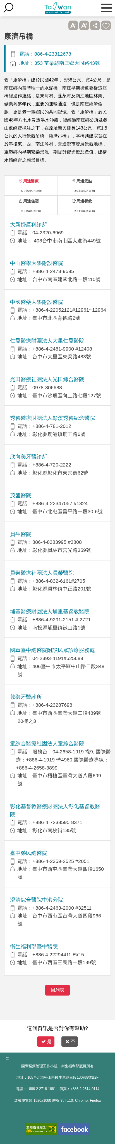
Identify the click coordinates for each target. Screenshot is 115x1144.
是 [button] (49, 1041)
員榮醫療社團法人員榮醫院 (42, 573)
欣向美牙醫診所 (28, 457)
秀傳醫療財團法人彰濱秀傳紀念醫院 (52, 418)
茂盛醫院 (20, 495)
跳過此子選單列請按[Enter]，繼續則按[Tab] (62, 25)
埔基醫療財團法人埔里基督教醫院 (50, 611)
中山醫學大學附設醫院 (36, 263)
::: (7, 1058)
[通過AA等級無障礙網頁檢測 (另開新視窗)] (41, 1129)
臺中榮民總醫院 (28, 853)
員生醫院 (20, 534)
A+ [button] (84, 25)
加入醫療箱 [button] (106, 25)
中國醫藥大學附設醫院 (36, 302)
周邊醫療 (31, 181)
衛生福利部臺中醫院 (34, 946)
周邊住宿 (31, 201)
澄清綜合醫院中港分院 (36, 900)
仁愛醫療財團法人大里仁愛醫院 (47, 341)
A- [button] (73, 25)
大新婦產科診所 (28, 224)
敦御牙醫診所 (26, 697)
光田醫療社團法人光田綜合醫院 (47, 379)
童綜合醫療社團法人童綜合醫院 (47, 743)
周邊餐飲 (84, 201)
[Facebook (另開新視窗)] (74, 1129)
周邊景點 (84, 181)
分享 (95, 25)
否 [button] (73, 1041)
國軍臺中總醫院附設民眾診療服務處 (52, 650)
